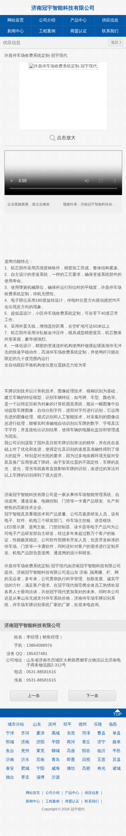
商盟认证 (78, 31)
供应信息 (92, 793)
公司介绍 (47, 20)
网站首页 (15, 20)
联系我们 (92, 801)
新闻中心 (15, 31)
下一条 (92, 695)
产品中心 (78, 20)
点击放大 (66, 137)
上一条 (34, 695)
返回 (114, 42)
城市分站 (16, 724)
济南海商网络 (71, 817)
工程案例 (47, 31)
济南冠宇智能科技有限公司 (63, 8)
